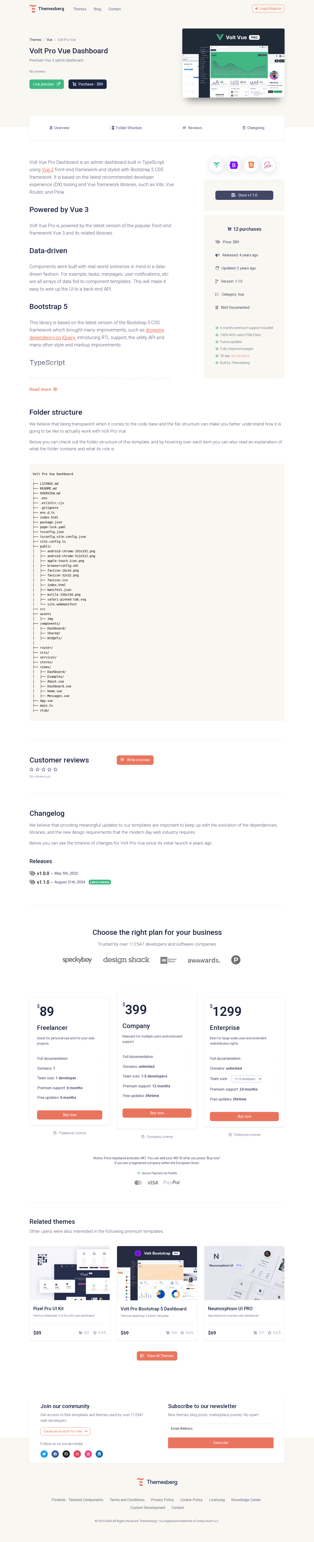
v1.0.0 (57, 873)
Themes (79, 9)
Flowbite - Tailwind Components (77, 1500)
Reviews (195, 128)
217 (261, 1333)
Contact (114, 9)
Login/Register (271, 8)
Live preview (44, 84)
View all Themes (160, 1356)
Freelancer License (72, 1133)
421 (86, 1333)
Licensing (217, 1500)
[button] (244, 195)
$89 (37, 1333)
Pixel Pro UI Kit (48, 1308)
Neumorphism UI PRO (230, 1308)
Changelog (255, 128)
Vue (49, 40)
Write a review (138, 760)
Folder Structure (129, 128)
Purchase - (90, 84)
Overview (61, 128)
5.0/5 (102, 1333)
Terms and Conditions (127, 1500)
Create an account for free (63, 1431)
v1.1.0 (73, 882)
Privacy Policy (162, 1500)
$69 (124, 1333)
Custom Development (147, 1507)
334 (174, 1333)
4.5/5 (189, 1333)
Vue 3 (48, 169)
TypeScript (91, 378)
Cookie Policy (191, 1500)
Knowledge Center (246, 1500)
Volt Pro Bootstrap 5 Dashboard (154, 1309)
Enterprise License (247, 1135)
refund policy (240, 356)
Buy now (70, 1115)
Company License (159, 1137)
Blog (97, 9)
